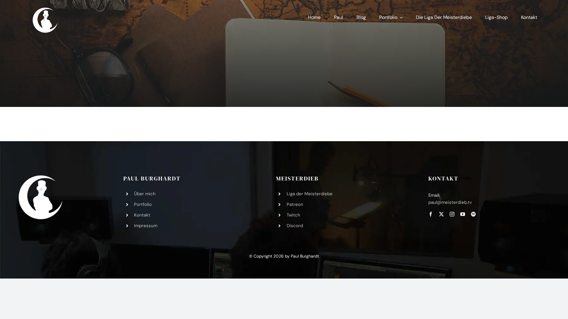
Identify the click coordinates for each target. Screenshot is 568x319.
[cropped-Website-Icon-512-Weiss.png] (40, 177)
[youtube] (462, 214)
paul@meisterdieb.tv (450, 202)
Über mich (145, 194)
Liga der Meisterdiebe (310, 194)
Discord (295, 226)
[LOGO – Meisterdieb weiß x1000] (45, 8)
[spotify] (473, 214)
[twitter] (441, 214)
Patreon (295, 204)
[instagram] (452, 214)
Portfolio (143, 204)
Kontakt (142, 215)
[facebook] (430, 214)
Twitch (293, 215)
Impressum (145, 226)
